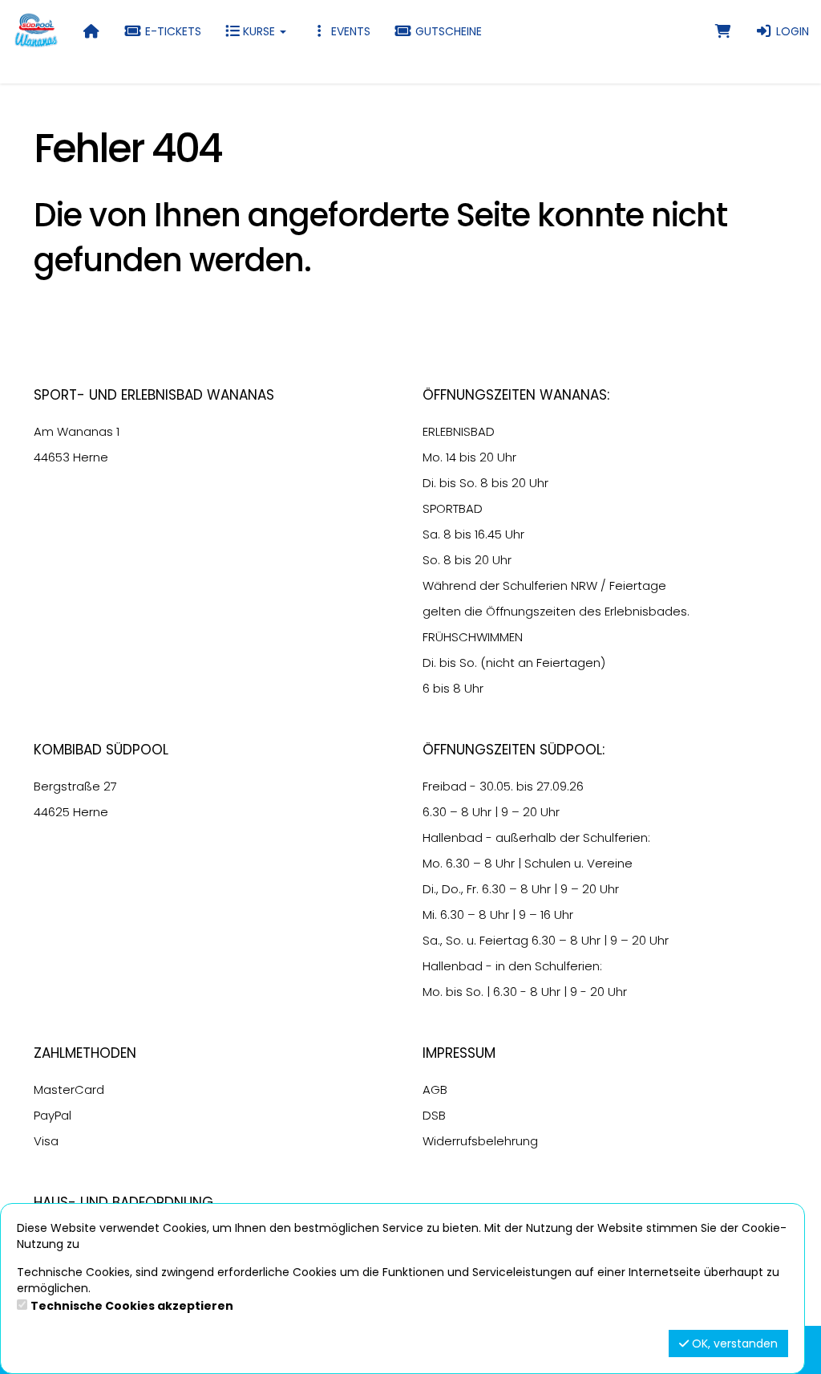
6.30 (435, 811)
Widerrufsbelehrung (480, 1140)
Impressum (459, 1053)
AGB (435, 1089)
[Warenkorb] (723, 31)
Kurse (259, 31)
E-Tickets (171, 31)
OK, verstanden (733, 1343)
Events (349, 31)
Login (791, 31)
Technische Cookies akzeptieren (131, 1306)
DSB (434, 1115)
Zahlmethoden (85, 1053)
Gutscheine (447, 31)
